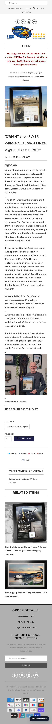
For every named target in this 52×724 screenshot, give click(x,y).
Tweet (14, 453)
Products (21, 73)
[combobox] (26, 3)
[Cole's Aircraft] (26, 33)
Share (23, 453)
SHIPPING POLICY (26, 616)
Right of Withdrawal (26, 628)
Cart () (39, 8)
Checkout (26, 12)
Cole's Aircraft (20, 687)
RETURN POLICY (26, 622)
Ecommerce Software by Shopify (32, 691)
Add (41, 453)
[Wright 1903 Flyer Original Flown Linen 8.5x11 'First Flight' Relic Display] (26, 106)
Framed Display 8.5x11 (17, 427)
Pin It (33, 453)
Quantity (9, 434)
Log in (28, 8)
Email (26, 460)
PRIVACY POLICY (15, 8)
